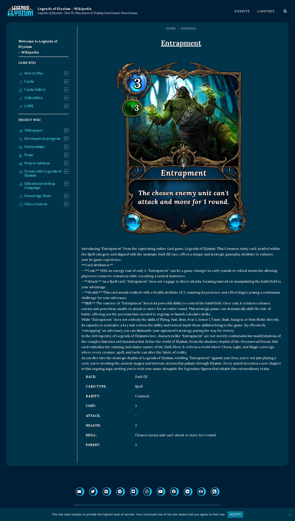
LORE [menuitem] (28, 106)
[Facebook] (174, 491)
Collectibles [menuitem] (33, 98)
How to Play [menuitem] (33, 73)
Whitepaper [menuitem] (33, 130)
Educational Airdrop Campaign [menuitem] (39, 185)
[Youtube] (161, 491)
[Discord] (134, 491)
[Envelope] (80, 491)
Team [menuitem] (28, 155)
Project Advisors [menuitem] (37, 163)
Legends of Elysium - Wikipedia (65, 9)
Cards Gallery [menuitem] (35, 90)
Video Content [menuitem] (35, 204)
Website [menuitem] (242, 11)
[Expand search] (285, 11)
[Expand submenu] (66, 73)
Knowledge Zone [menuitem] (37, 196)
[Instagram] (147, 491)
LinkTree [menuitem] (266, 11)
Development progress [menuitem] (42, 138)
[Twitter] (93, 491)
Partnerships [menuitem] (34, 147)
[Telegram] (120, 491)
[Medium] (107, 491)
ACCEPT (235, 514)
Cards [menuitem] (28, 81)
